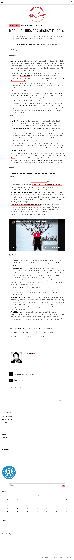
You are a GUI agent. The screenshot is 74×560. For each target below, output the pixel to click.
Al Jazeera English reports (20, 297)
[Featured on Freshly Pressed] (9, 478)
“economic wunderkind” (38, 182)
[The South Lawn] (3, 532)
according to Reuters (26, 105)
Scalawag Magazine (7, 443)
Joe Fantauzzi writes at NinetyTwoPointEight (26, 205)
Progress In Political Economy (10, 440)
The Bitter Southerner (8, 452)
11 (17, 508)
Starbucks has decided (44, 160)
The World (38, 328)
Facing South (5, 422)
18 (17, 512)
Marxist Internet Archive (8, 428)
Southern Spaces (6, 446)
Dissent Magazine (7, 419)
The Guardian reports (18, 268)
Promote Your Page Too (8, 534)
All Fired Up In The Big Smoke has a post (24, 192)
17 (7, 512)
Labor (11, 328)
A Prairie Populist (7, 416)
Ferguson (14, 173)
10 (7, 508)
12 (27, 508)
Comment (59, 400)
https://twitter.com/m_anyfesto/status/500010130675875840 (37, 44)
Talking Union (5, 449)
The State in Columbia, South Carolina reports (26, 128)
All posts (32, 353)
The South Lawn (6, 530)
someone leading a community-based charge (47, 185)
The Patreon (5, 455)
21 (47, 512)
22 (56, 512)
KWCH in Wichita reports (19, 121)
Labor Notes (5, 425)
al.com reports (16, 61)
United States (47, 328)
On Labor (4, 434)
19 (27, 512)
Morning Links (14, 26)
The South (29, 328)
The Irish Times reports (19, 287)
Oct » (6, 520)
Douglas (25, 26)
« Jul (3, 520)
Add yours (33, 374)
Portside (4, 437)
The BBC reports (16, 312)
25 (17, 515)
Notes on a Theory (7, 431)
